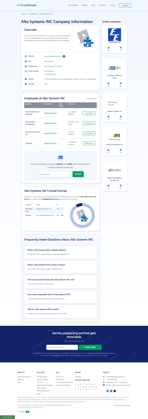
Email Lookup (41, 388)
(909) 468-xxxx (49, 71)
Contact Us (60, 376)
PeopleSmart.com (56, 355)
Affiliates (21, 379)
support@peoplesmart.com (115, 376)
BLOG (93, 5)
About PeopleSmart (24, 376)
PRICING (84, 5)
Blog (19, 382)
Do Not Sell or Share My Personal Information (64, 384)
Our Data (40, 382)
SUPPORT (102, 5)
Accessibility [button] (21, 412)
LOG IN (112, 5)
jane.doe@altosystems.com (45, 215)
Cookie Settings (7, 417)
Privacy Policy (101, 353)
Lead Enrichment (42, 379)
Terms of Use (91, 353)
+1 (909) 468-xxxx (50, 74)
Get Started (125, 5)
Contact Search (42, 376)
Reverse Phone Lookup (45, 385)
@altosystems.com (50, 113)
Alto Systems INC (53, 196)
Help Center (60, 379)
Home (23, 13)
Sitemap (78, 376)
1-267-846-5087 (111, 379)
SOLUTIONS (72, 5)
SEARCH (78, 174)
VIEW (89, 113)
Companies (32, 13)
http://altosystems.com (52, 56)
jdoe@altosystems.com (44, 209)
